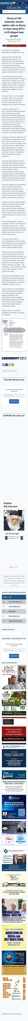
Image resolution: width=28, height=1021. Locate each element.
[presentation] (14, 520)
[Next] (22, 538)
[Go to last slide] (6, 538)
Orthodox (11, 61)
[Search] (23, 633)
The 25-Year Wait (12, 534)
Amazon (4, 57)
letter (7, 293)
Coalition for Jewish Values (10, 370)
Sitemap (19, 1014)
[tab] (10, 567)
